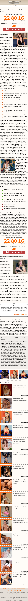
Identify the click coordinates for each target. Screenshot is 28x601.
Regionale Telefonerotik (17, 588)
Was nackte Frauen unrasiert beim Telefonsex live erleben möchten (19, 481)
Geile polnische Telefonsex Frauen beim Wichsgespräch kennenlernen (19, 441)
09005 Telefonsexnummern (14, 590)
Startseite (16, 3)
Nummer (11, 3)
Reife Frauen (16, 5)
